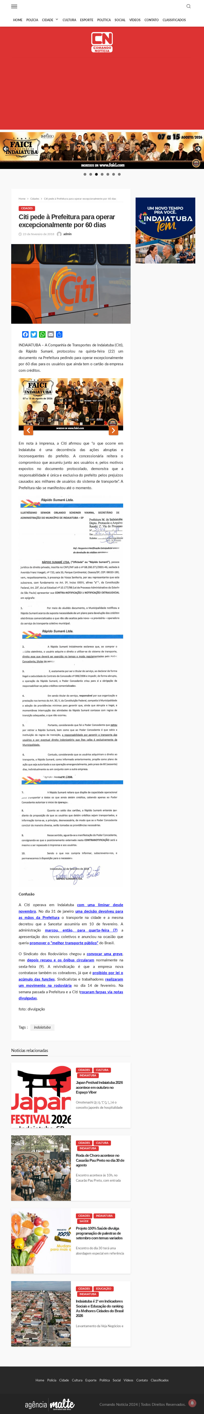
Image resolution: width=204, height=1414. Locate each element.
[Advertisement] (102, 95)
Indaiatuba (88, 1075)
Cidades (27, 208)
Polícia (32, 20)
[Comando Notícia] (102, 42)
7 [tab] (119, 174)
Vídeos (135, 20)
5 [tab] (107, 174)
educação (103, 1288)
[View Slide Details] (102, 150)
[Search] (188, 6)
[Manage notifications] (192, 1403)
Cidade (47, 20)
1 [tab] (85, 174)
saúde (84, 1221)
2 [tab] (90, 174)
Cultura (69, 20)
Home (17, 20)
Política (104, 20)
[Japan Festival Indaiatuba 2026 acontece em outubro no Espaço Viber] (41, 1095)
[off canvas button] (14, 6)
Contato (152, 20)
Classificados (174, 20)
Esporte (86, 20)
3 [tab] (96, 174)
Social (120, 20)
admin (67, 234)
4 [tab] (102, 174)
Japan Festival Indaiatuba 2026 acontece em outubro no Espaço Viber (99, 1087)
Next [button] (198, 149)
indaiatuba (42, 1027)
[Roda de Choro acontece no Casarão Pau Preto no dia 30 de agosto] (41, 1168)
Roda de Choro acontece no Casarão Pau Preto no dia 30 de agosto (100, 1160)
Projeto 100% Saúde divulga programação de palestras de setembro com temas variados (99, 1233)
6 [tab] (113, 174)
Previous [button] (6, 149)
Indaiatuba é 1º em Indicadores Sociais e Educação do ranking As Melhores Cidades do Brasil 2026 (100, 1308)
